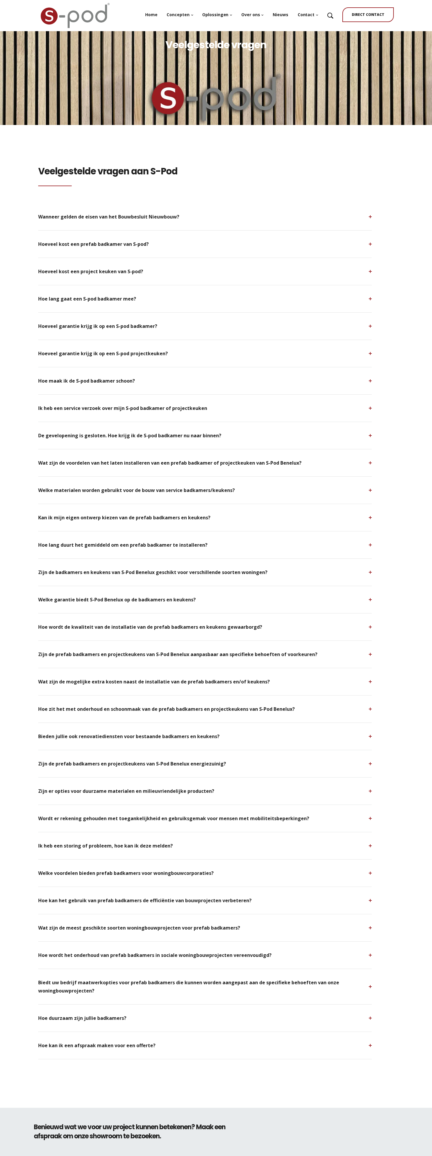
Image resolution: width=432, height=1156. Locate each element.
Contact (306, 14)
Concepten (178, 14)
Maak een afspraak (352, 1131)
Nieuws (280, 14)
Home (151, 14)
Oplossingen (215, 14)
